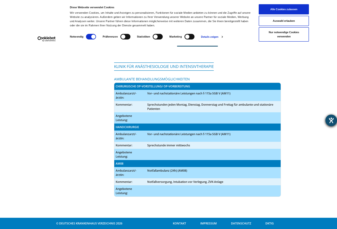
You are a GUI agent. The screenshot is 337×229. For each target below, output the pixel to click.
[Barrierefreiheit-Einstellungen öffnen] (331, 120)
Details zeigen (209, 36)
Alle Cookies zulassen (283, 9)
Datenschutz (241, 223)
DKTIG (269, 223)
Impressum (208, 223)
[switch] (125, 36)
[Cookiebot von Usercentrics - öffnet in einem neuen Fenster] (46, 39)
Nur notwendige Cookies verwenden (284, 34)
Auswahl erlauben (284, 20)
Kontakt (179, 223)
